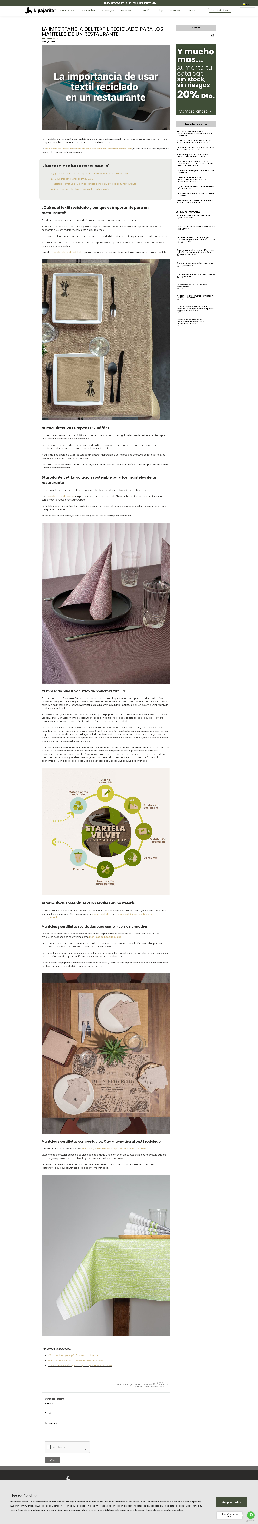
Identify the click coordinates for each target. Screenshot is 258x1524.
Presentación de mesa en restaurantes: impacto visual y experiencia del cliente (191, 179)
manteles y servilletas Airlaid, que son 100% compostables (114, 1148)
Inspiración (144, 10)
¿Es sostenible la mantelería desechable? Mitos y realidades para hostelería (195, 133)
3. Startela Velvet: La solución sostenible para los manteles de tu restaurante (93, 183)
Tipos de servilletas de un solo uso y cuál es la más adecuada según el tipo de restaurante (196, 239)
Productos (66, 10)
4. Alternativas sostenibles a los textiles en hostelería (80, 189)
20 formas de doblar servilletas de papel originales (193, 216)
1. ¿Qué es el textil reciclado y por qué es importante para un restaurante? (92, 173)
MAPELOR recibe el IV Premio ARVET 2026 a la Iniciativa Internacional (194, 141)
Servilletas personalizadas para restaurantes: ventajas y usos (192, 155)
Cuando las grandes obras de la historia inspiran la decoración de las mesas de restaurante (195, 163)
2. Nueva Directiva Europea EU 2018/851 (72, 178)
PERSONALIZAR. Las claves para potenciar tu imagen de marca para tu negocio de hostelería (195, 308)
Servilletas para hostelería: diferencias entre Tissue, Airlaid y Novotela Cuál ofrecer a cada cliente (195, 252)
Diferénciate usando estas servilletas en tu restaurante (195, 264)
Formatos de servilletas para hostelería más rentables (196, 187)
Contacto (193, 10)
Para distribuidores (220, 10)
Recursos (126, 10)
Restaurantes (50, 38)
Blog (160, 10)
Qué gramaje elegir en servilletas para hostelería (196, 171)
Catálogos (108, 10)
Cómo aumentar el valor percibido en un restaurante (195, 194)
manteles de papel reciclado (105, 936)
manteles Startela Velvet (60, 496)
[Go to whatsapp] (251, 1515)
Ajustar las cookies (173, 1510)
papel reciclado (100, 913)
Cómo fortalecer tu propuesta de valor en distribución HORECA (196, 148)
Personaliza (88, 10)
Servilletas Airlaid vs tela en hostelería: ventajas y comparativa (195, 201)
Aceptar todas (231, 1502)
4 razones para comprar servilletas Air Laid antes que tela (195, 296)
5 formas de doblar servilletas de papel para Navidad (196, 227)
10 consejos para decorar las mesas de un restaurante (196, 275)
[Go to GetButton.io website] (251, 1521)
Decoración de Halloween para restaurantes (192, 285)
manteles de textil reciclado (66, 252)
